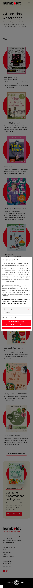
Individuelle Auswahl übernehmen (16, 325)
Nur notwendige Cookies (16, 321)
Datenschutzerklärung (8, 317)
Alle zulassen (16, 328)
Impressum (18, 317)
